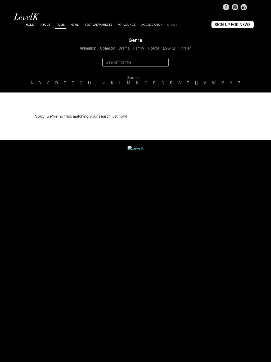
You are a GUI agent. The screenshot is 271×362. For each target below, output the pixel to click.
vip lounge (127, 25)
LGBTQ (169, 48)
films (60, 25)
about (45, 25)
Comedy (107, 48)
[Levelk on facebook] (226, 7)
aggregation (151, 25)
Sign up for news (233, 24)
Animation (88, 48)
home (30, 25)
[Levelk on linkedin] (244, 7)
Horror (153, 48)
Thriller (185, 48)
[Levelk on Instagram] (235, 7)
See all (133, 77)
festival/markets (98, 25)
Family (138, 48)
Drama (124, 48)
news (75, 25)
